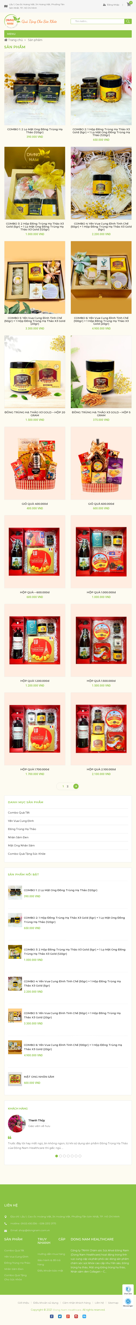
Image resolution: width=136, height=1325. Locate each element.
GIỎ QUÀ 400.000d (35, 503)
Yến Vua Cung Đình (21, 821)
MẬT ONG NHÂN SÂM (39, 1076)
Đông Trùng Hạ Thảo (22, 829)
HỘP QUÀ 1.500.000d (101, 680)
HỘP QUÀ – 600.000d (35, 592)
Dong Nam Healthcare (67, 1309)
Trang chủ (15, 40)
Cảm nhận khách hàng (76, 1302)
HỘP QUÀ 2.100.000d (101, 769)
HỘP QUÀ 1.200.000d (34, 680)
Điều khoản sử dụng (45, 1302)
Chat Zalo (128, 1294)
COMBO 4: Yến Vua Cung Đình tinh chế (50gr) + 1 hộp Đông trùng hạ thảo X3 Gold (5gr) (101, 226)
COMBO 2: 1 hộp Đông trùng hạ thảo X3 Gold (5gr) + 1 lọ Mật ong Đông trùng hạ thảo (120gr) (101, 132)
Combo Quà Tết (19, 812)
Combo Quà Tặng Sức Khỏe (27, 853)
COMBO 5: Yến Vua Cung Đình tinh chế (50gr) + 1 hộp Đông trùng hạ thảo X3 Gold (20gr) (34, 320)
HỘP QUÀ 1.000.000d (101, 592)
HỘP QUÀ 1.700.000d (34, 769)
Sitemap (113, 1302)
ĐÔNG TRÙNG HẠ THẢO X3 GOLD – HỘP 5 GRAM (101, 414)
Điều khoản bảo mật (50, 1270)
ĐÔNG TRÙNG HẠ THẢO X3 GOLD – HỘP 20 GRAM (35, 414)
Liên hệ (99, 1302)
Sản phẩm (35, 40)
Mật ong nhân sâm (21, 845)
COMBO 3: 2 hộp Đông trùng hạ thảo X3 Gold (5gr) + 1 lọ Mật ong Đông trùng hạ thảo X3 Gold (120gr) (35, 226)
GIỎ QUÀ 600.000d (101, 503)
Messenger (128, 1306)
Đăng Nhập (113, 4)
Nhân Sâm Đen (18, 837)
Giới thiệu (23, 1302)
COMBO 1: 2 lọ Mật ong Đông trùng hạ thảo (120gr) (35, 131)
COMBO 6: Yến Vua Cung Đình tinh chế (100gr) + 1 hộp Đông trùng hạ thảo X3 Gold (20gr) (101, 320)
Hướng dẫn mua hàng (51, 1254)
